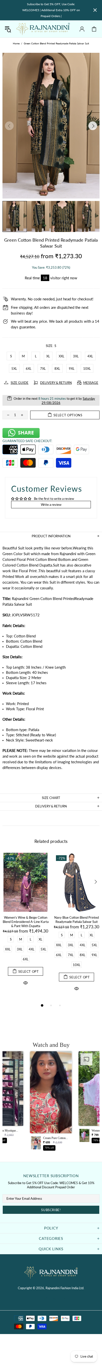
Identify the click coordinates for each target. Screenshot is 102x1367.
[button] (51, 1102)
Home (16, 43)
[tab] (51, 778)
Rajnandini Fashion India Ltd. (43, 29)
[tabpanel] (25, 925)
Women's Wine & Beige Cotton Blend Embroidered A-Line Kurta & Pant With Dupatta (26, 921)
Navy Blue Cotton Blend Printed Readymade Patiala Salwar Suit (76, 919)
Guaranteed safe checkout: (27, 441)
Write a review (51, 505)
